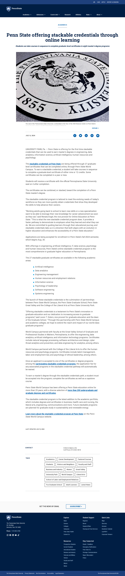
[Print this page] (97, 135)
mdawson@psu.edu (70, 448)
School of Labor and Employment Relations (62, 480)
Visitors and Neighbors (65, 464)
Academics (62, 25)
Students (49, 464)
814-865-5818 (76, 450)
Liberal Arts (80, 474)
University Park (51, 474)
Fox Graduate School (54, 485)
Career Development (66, 459)
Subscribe (75, 506)
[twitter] (80, 136)
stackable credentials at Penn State (45, 164)
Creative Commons (59, 125)
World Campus (67, 474)
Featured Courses (84, 459)
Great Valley (80, 469)
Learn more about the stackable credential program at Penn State (54, 414)
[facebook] (74, 136)
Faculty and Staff (84, 464)
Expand (95, 128)
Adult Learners (71, 485)
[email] (92, 136)
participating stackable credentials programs (56, 364)
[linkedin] (86, 136)
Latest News (85, 485)
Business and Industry (54, 469)
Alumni (69, 469)
